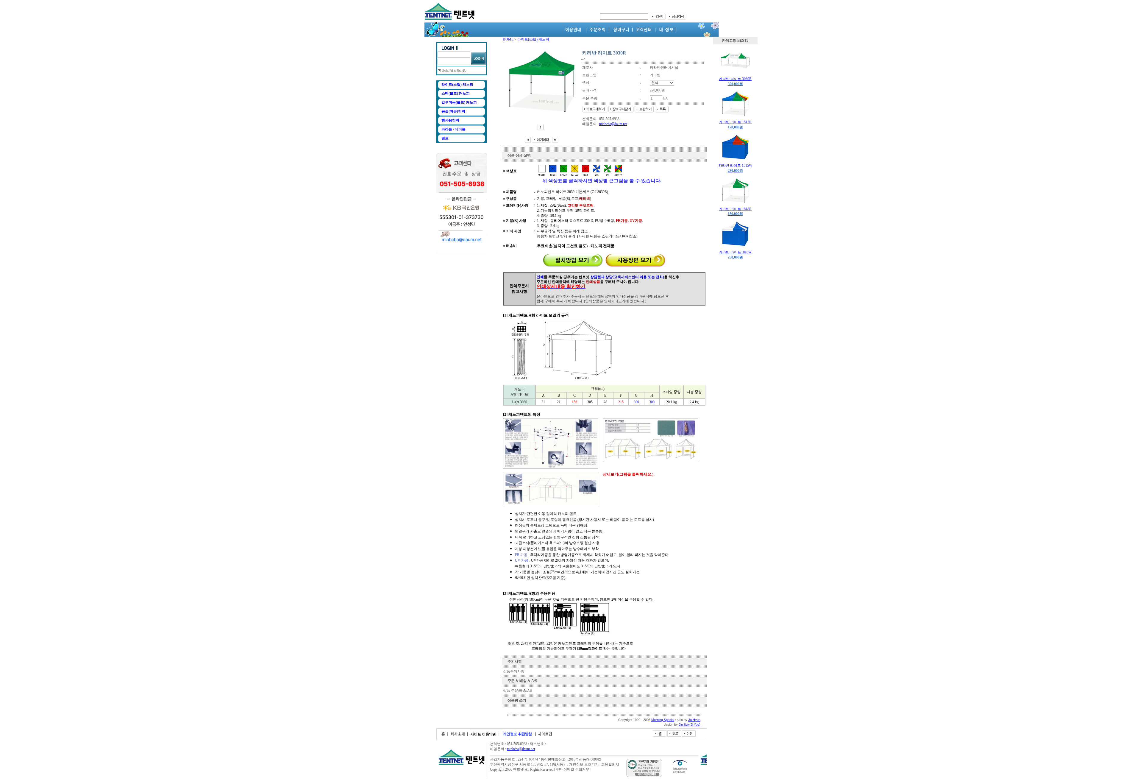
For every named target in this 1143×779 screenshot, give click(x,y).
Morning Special (662, 720)
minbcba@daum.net (613, 124)
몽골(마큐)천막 (453, 111)
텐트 (445, 138)
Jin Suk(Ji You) (689, 724)
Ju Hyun (694, 720)
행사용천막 (450, 120)
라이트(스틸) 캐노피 (457, 84)
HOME (508, 39)
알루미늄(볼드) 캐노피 (459, 102)
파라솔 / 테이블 (453, 129)
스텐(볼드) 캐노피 (455, 93)
